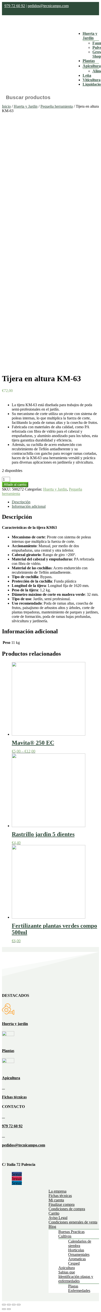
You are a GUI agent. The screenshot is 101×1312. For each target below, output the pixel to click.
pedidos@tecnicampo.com (48, 6)
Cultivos (64, 1236)
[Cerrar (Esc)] (4, 1304)
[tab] (55, 502)
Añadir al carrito (15, 484)
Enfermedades (79, 1290)
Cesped (74, 1263)
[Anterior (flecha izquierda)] (4, 1309)
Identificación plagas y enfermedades (75, 1278)
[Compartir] (9, 1304)
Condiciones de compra (67, 1209)
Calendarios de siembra (79, 1243)
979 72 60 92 (14, 6)
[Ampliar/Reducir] (19, 1304)
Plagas (73, 1286)
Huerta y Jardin (90, 35)
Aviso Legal (58, 1218)
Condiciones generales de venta (73, 1222)
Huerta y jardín (15, 1024)
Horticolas (76, 1250)
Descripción (21, 502)
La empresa (57, 1191)
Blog (52, 1226)
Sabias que (66, 1272)
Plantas (89, 61)
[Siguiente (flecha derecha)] (9, 1309)
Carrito (54, 1213)
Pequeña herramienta (56, 106)
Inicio (6, 106)
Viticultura (92, 80)
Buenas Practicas (71, 1232)
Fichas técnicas (14, 1097)
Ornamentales (78, 1254)
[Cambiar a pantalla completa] (14, 1304)
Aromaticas (77, 1259)
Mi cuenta (56, 1200)
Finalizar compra (62, 1204)
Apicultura (92, 66)
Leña (87, 75)
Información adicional (29, 506)
